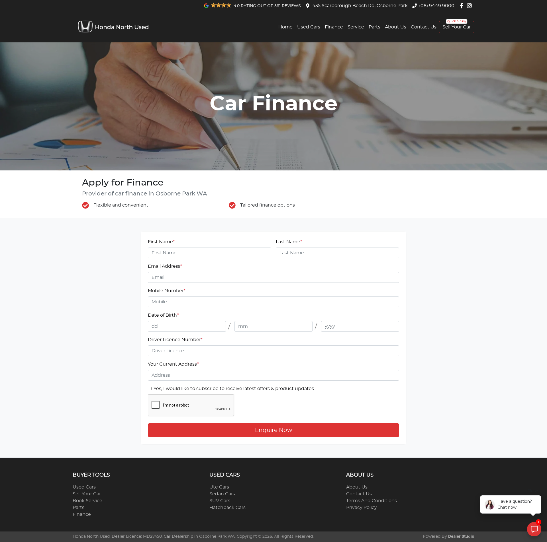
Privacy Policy (361, 507)
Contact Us (423, 27)
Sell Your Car (456, 27)
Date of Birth (163, 315)
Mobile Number (166, 290)
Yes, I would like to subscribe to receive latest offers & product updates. (234, 388)
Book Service (87, 500)
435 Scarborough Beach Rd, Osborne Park (360, 5)
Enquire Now (273, 430)
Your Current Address (173, 364)
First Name (161, 242)
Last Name (289, 242)
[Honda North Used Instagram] (470, 5)
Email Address (165, 266)
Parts (374, 27)
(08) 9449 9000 (436, 5)
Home (285, 27)
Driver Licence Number (175, 339)
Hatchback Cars (227, 507)
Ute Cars (219, 487)
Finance (334, 27)
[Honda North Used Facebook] (463, 5)
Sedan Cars (222, 494)
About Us (395, 27)
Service (356, 27)
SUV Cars (219, 500)
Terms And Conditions (371, 500)
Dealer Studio (461, 537)
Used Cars (308, 27)
